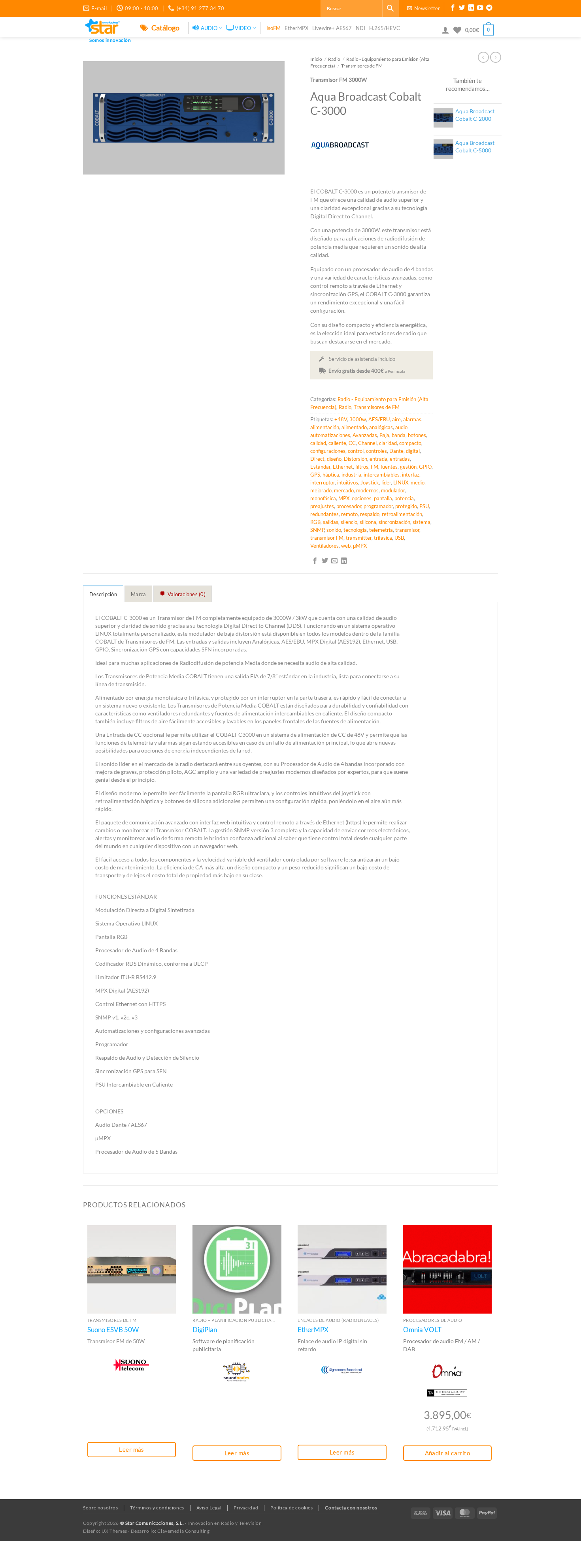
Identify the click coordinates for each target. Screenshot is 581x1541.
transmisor (407, 530)
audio (401, 427)
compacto (410, 443)
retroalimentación (402, 514)
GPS (315, 474)
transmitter (359, 538)
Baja (384, 435)
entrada (378, 459)
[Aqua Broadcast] (340, 145)
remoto (349, 514)
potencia (404, 498)
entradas (400, 459)
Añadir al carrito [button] (447, 1453)
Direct (317, 459)
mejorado (321, 490)
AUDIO (209, 28)
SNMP (317, 530)
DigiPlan (204, 1330)
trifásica (383, 538)
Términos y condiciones (157, 1508)
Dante (396, 451)
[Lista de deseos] (457, 30)
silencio (349, 522)
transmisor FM (326, 538)
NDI (360, 28)
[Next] (496, 1359)
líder (386, 482)
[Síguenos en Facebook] (453, 8)
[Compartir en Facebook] (315, 561)
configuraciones (327, 451)
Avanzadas (365, 435)
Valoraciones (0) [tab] (187, 594)
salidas (330, 522)
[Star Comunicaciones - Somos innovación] (105, 27)
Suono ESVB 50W (113, 1330)
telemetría (381, 530)
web (346, 545)
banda (399, 435)
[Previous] (83, 1359)
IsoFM (273, 28)
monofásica (323, 498)
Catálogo (164, 27)
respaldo (369, 514)
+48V (340, 419)
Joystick (369, 482)
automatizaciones (330, 435)
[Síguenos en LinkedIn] (471, 8)
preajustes (322, 506)
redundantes (324, 514)
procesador (348, 506)
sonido (333, 530)
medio (417, 482)
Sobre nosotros (100, 1508)
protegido (406, 506)
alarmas (412, 419)
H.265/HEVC (384, 28)
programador (378, 506)
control (356, 451)
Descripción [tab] (103, 594)
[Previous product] (495, 57)
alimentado (354, 427)
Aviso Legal (209, 1508)
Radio (334, 59)
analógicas (381, 427)
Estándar (320, 467)
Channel (367, 443)
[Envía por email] (334, 561)
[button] (423, 8)
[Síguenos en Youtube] (480, 8)
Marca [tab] (138, 594)
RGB (315, 522)
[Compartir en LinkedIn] (344, 561)
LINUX (400, 482)
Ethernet (343, 467)
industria (351, 474)
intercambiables (382, 474)
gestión (408, 467)
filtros (361, 467)
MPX (343, 498)
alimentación (324, 427)
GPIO (425, 467)
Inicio (316, 59)
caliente (337, 443)
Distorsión (355, 459)
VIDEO (243, 28)
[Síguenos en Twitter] (462, 8)
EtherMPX (296, 28)
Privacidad (246, 1508)
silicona (368, 522)
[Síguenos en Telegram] (489, 8)
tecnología (355, 530)
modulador (393, 490)
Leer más (131, 1449)
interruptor (322, 482)
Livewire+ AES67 (332, 28)
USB (399, 538)
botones (417, 435)
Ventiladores (324, 545)
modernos (367, 490)
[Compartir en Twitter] (325, 561)
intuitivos (347, 482)
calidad (318, 443)
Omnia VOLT (422, 1330)
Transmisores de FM (362, 65)
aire (396, 419)
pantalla (383, 498)
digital (413, 451)
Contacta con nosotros (351, 1508)
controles (376, 451)
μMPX (360, 545)
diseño (334, 459)
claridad (388, 443)
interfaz (410, 474)
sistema (421, 522)
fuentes (389, 467)
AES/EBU (379, 419)
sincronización (394, 522)
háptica (331, 474)
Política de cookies (291, 1508)
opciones (362, 498)
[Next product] (483, 57)
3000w (357, 419)
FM (374, 467)
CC (352, 443)
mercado (344, 490)
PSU (424, 506)
